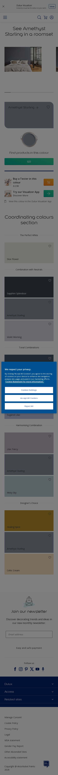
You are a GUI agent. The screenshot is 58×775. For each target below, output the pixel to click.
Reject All (29, 406)
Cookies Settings (29, 390)
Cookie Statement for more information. (25, 381)
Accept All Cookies (29, 398)
